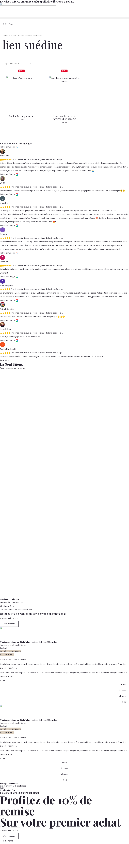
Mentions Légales (7, 790)
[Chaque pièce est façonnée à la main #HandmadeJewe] (93, 384)
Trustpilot (4, 360)
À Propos (122, 696)
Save (22, 71)
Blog (124, 702)
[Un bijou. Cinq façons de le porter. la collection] (36, 451)
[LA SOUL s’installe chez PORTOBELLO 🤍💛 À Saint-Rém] (21, 485)
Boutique (12, 35)
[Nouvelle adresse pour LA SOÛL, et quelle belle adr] (7, 434)
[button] (64, 18)
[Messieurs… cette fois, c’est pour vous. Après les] (122, 419)
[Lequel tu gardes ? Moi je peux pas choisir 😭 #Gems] (64, 386)
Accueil (5, 35)
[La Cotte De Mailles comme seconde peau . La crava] (50, 468)
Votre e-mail (5, 618)
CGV (2, 788)
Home (123, 684)
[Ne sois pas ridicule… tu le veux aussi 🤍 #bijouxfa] (79, 384)
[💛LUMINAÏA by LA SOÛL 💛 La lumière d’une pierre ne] (107, 477)
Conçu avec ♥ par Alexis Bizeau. (13, 786)
